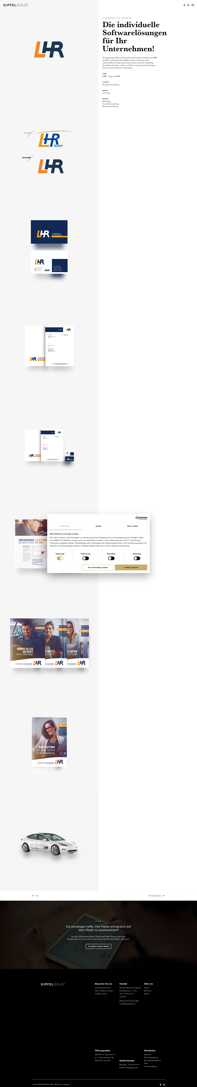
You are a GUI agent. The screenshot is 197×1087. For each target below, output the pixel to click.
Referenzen (109, 18)
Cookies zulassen (131, 567)
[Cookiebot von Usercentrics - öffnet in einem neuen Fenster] (137, 518)
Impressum (147, 1054)
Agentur (146, 988)
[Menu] (191, 5)
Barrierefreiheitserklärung (152, 1060)
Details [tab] (98, 526)
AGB (145, 1063)
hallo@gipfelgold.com (128, 1004)
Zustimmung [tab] (64, 526)
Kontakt (146, 994)
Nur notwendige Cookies (98, 567)
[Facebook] (183, 5)
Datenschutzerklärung (151, 1057)
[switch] (85, 558)
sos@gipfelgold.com (131, 1067)
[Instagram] (187, 5)
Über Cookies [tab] (132, 526)
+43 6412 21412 (128, 994)
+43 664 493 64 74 (133, 1064)
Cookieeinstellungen (150, 1066)
